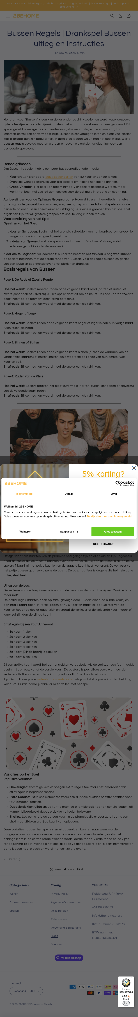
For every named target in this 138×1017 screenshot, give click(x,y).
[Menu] (132, 978)
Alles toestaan (113, 531)
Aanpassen (67, 531)
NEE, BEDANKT (103, 544)
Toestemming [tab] (24, 493)
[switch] (126, 1003)
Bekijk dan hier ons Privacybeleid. (109, 516)
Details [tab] (69, 493)
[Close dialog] (134, 468)
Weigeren (25, 531)
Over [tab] (114, 493)
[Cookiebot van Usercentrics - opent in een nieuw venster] (118, 483)
